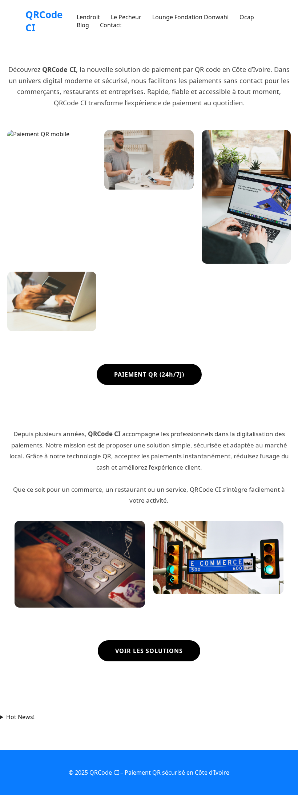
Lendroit (88, 17)
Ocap (246, 17)
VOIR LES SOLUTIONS (149, 651)
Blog (83, 25)
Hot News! (20, 717)
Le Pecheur (126, 17)
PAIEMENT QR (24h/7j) (149, 374)
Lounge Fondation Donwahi (190, 17)
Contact (110, 25)
